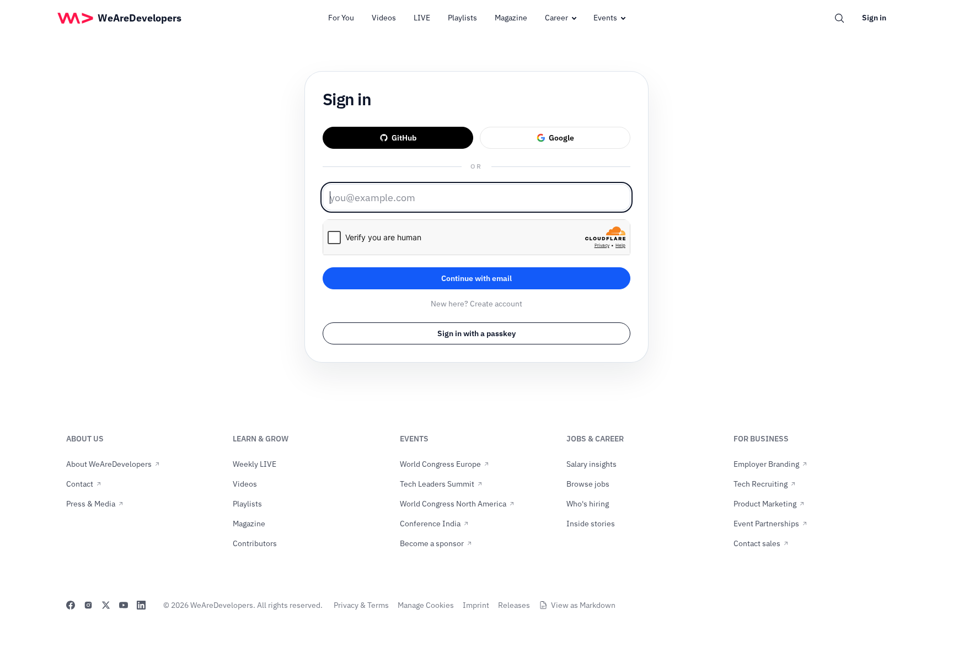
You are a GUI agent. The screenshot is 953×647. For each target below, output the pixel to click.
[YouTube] (123, 605)
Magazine (511, 18)
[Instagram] (88, 605)
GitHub (404, 138)
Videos (384, 18)
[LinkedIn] (141, 605)
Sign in (874, 18)
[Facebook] (70, 605)
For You (341, 18)
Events (605, 18)
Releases (514, 605)
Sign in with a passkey (476, 333)
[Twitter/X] (105, 605)
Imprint (476, 605)
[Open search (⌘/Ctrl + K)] (839, 18)
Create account (496, 304)
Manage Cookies (426, 605)
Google (561, 138)
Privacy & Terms (361, 605)
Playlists (462, 18)
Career (556, 18)
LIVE (422, 18)
